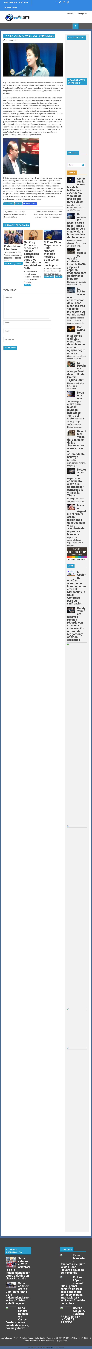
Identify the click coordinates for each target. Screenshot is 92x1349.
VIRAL (70, 566)
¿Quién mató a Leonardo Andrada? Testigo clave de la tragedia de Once (15, 214)
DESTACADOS (8, 204)
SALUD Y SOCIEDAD (29, 204)
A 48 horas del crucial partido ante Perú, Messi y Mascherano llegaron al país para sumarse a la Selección (48, 214)
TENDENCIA (66, 1249)
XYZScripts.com (59, 1347)
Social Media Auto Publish (36, 1347)
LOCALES (18, 204)
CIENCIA (71, 172)
